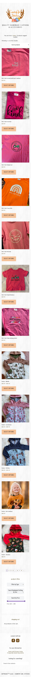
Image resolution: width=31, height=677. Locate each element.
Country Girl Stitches (15, 15)
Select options (9, 85)
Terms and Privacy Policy (15, 651)
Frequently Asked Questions (15, 653)
